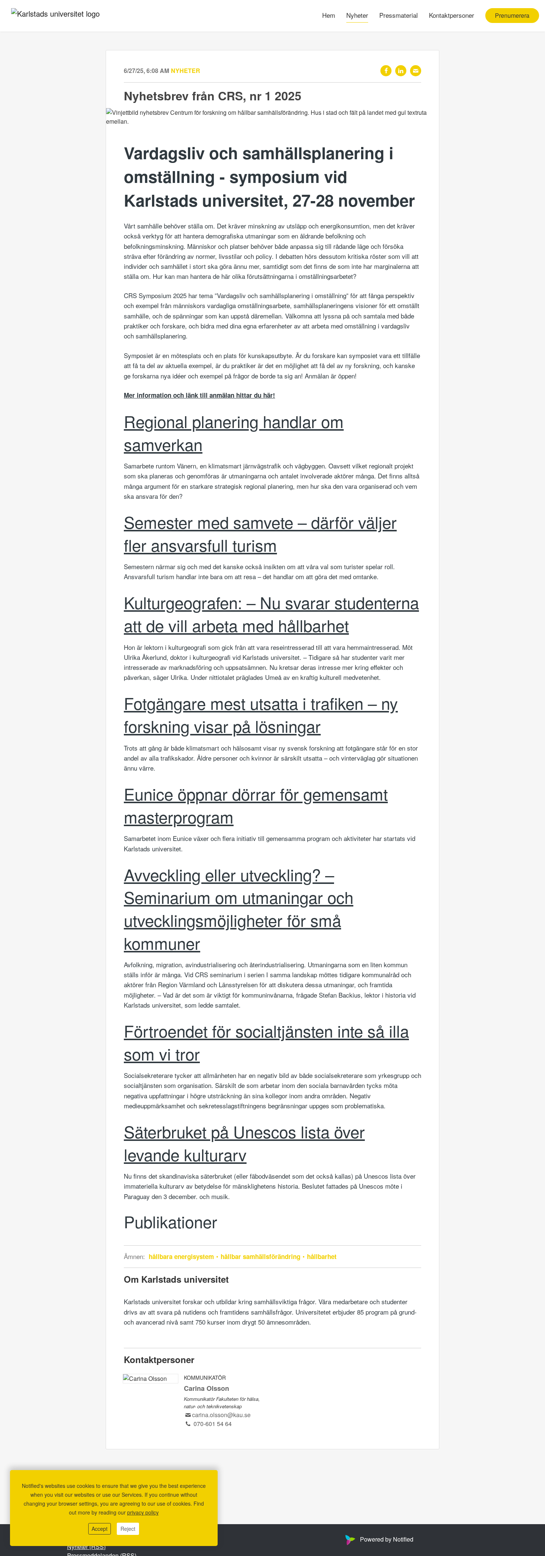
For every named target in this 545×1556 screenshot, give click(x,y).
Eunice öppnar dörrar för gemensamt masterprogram (256, 805)
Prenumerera (512, 15)
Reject (127, 1528)
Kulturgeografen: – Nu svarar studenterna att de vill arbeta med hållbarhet (271, 613)
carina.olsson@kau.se (221, 1414)
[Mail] (415, 70)
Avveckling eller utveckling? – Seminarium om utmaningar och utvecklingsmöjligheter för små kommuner (238, 908)
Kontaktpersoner (451, 15)
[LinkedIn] (400, 70)
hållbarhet (321, 1256)
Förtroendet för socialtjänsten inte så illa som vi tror (266, 1042)
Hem (328, 15)
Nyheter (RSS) (86, 1546)
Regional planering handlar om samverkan (234, 432)
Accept (100, 1528)
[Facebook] (386, 70)
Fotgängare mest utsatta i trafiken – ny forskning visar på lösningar (261, 714)
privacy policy (143, 1512)
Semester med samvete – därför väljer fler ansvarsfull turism (260, 533)
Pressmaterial (398, 15)
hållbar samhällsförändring (260, 1256)
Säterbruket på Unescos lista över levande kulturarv (244, 1142)
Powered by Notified (386, 1539)
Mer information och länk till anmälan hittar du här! (199, 395)
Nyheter (357, 15)
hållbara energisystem (182, 1256)
